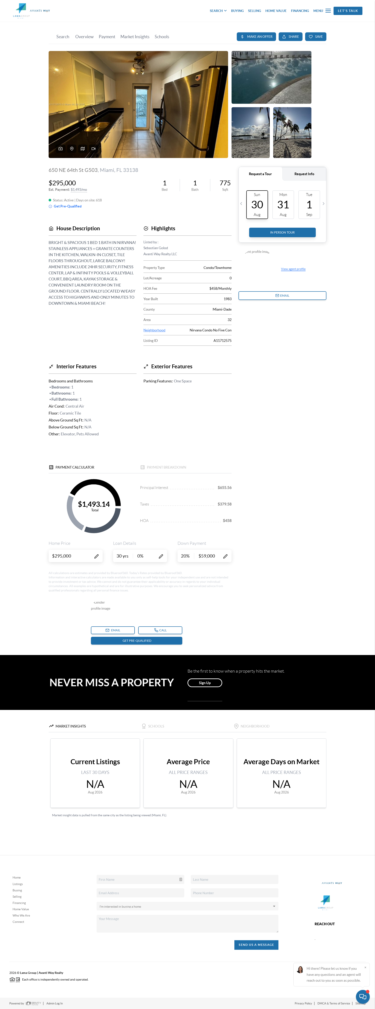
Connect (18, 921)
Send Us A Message (256, 944)
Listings (18, 884)
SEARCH (216, 11)
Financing (19, 903)
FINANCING (300, 11)
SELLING (254, 11)
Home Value (21, 909)
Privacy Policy (303, 1003)
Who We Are (21, 915)
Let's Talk (348, 11)
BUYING (237, 11)
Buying (17, 890)
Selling (17, 896)
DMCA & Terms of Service (333, 1003)
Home (17, 877)
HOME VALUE (276, 11)
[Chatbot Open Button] (363, 997)
